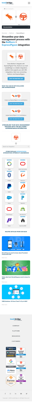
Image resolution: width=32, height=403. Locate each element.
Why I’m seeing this (9, 8)
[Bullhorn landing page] (9, 17)
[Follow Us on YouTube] (21, 394)
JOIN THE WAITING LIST (16, 79)
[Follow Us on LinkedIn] (15, 394)
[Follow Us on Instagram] (10, 394)
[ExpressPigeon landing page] (23, 17)
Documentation (7, 27)
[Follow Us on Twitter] (26, 394)
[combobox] (16, 146)
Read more (4, 258)
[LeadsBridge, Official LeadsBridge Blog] (8, 3)
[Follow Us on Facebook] (5, 394)
